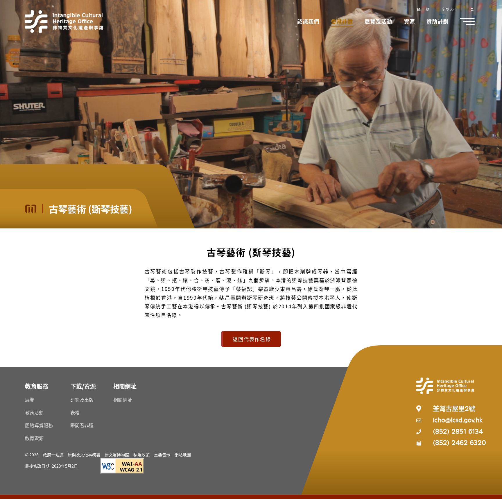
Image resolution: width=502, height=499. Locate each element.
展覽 (29, 399)
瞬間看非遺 (82, 425)
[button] (308, 21)
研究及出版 (82, 399)
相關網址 (122, 399)
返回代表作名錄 (252, 339)
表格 (75, 412)
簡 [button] (427, 9)
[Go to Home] (64, 21)
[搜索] (472, 9)
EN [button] (419, 9)
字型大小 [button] (449, 9)
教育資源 (34, 437)
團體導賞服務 (39, 425)
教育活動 (34, 412)
